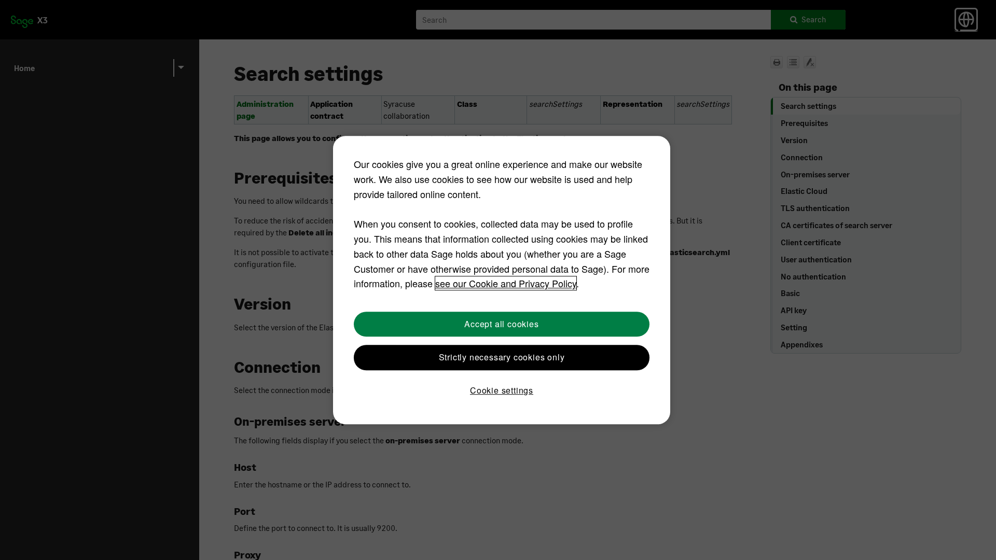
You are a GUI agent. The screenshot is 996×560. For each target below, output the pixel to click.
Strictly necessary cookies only (502, 357)
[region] (501, 280)
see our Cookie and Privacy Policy (505, 283)
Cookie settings (501, 391)
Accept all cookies (501, 324)
